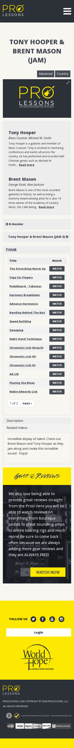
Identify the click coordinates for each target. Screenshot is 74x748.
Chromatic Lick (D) (22, 356)
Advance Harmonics (23, 304)
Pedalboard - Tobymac (25, 286)
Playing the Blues (22, 383)
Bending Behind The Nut (27, 312)
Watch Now (48, 572)
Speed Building (20, 321)
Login (38, 632)
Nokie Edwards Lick (23, 391)
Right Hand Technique (25, 339)
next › (27, 403)
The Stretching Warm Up (27, 268)
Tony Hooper (22, 132)
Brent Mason (22, 179)
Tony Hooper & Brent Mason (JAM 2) (37, 237)
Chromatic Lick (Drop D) (26, 347)
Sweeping (16, 330)
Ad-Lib (14, 374)
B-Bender (16, 224)
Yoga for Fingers (21, 277)
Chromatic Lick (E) (22, 365)
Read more (26, 165)
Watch (57, 268)
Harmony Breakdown (24, 295)
